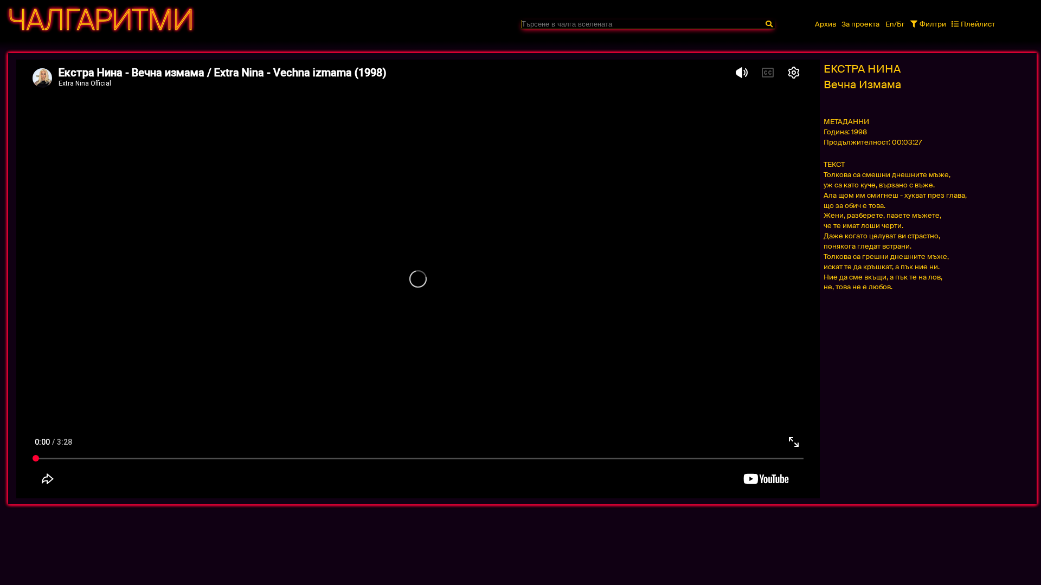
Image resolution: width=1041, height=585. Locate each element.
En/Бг (895, 24)
